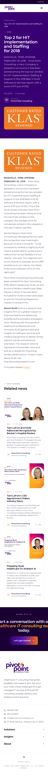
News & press (9, 20)
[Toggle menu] (41, 8)
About (24, 744)
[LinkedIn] (24, 757)
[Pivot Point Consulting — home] (10, 8)
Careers (40, 2)
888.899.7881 (12, 710)
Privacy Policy (24, 762)
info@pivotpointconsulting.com (20, 718)
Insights (24, 736)
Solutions (24, 729)
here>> (27, 367)
